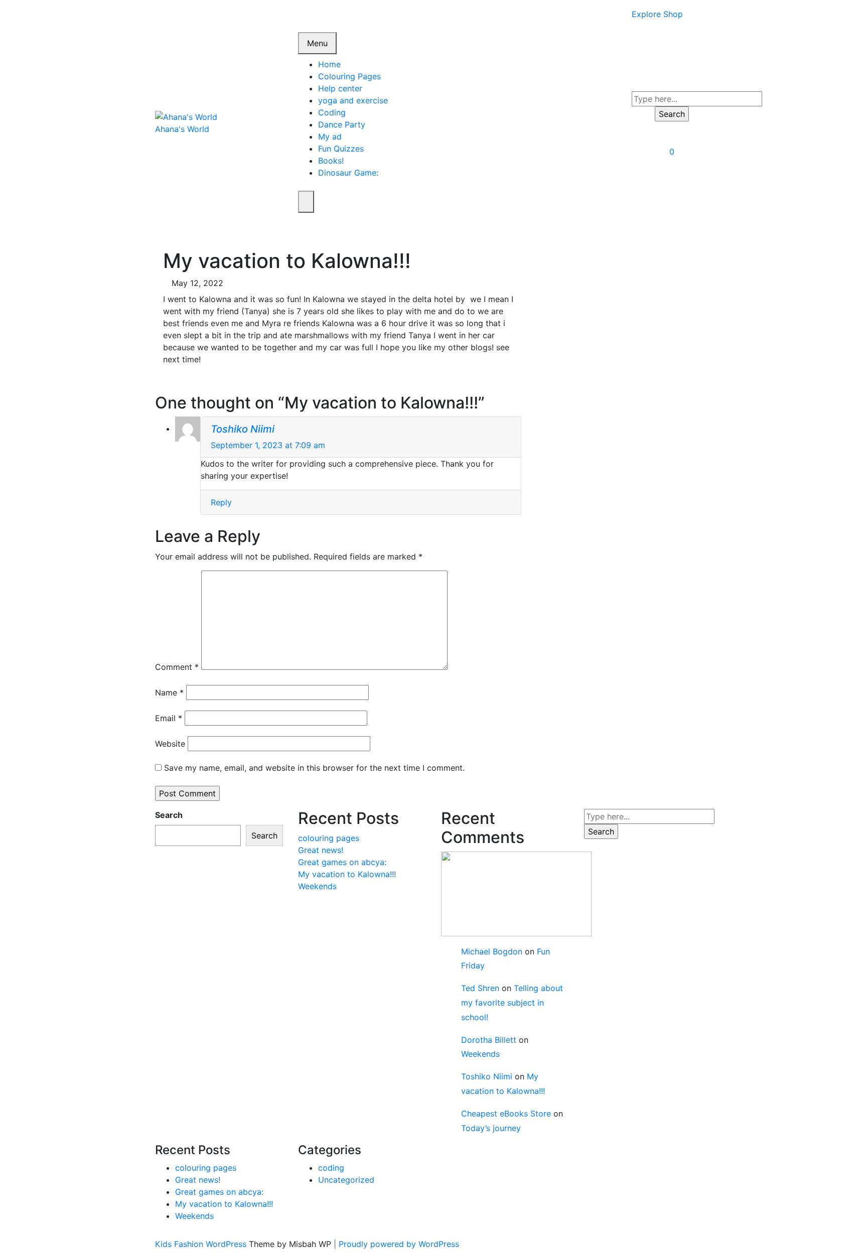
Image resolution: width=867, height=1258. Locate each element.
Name (169, 692)
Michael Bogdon (491, 951)
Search (169, 815)
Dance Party (341, 124)
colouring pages (328, 838)
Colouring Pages (349, 76)
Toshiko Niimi (242, 429)
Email (168, 718)
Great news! (320, 850)
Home (329, 64)
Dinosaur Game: (348, 173)
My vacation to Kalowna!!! (347, 874)
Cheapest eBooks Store (506, 1113)
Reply (221, 502)
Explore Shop (657, 14)
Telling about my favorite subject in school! (512, 1002)
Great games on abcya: (342, 862)
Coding (332, 112)
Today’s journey (491, 1128)
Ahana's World (182, 129)
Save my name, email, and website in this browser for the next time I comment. (314, 768)
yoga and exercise (353, 100)
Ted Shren (480, 988)
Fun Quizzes (341, 149)
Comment (177, 667)
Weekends (317, 886)
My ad (330, 136)
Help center (340, 88)
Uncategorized (346, 1180)
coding (331, 1168)
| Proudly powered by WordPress (396, 1244)
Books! (331, 161)
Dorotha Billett (488, 1040)
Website (170, 744)
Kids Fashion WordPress (202, 1244)
